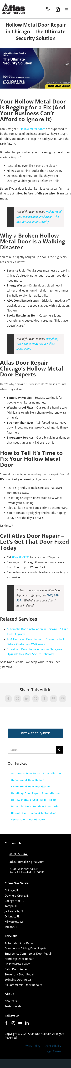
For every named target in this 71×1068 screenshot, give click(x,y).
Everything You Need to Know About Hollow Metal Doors (37, 344)
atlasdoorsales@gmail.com (26, 861)
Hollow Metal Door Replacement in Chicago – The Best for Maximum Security (39, 217)
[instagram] (13, 1023)
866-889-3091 (20, 557)
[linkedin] (27, 1023)
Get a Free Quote (35, 733)
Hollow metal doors (32, 129)
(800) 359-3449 (18, 854)
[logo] (13, 4)
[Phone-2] (48, 8)
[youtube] (20, 1023)
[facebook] (6, 1023)
